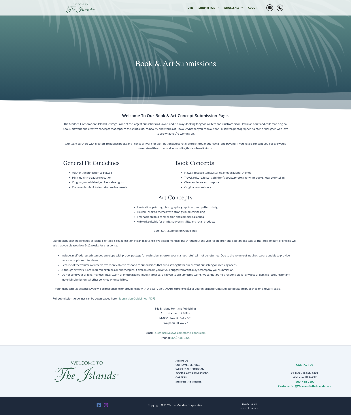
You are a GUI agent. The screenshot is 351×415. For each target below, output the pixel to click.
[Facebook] (98, 405)
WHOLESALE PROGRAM (190, 368)
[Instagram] (105, 405)
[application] (216, 8)
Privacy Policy (249, 403)
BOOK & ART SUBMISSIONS (192, 373)
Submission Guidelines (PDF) (136, 298)
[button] (208, 8)
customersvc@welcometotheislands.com (179, 332)
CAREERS (181, 377)
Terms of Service (248, 408)
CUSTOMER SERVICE (188, 364)
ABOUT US (182, 360)
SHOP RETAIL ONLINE (188, 381)
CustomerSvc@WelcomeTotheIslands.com (304, 386)
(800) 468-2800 (180, 337)
